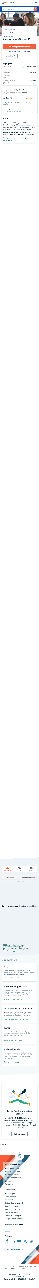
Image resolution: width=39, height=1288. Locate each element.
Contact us (9, 1184)
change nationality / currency (11, 692)
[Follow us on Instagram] (31, 1241)
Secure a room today (12, 1062)
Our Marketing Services (13, 1178)
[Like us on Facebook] (7, 1241)
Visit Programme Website (19, 47)
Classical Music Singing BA (16, 39)
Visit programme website (13, 138)
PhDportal (9, 1200)
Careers (8, 1181)
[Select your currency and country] (7, 1229)
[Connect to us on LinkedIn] (13, 1241)
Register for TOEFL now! (13, 1040)
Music (2, 425)
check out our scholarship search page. (15, 847)
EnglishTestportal (11, 1212)
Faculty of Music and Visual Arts (12, 111)
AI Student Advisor (12, 1175)
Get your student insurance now (15, 653)
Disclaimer (33, 1266)
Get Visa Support (19, 762)
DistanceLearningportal (14, 1203)
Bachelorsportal (11, 1193)
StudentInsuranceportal (14, 1215)
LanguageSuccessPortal (14, 1219)
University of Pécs (8, 36)
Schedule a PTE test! (19, 336)
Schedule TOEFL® (19, 319)
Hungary (13, 29)
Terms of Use (6, 1267)
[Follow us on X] (25, 1241)
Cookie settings (13, 1267)
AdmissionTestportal (12, 1209)
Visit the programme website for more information (19, 203)
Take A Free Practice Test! (19, 301)
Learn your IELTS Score (19, 367)
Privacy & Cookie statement (23, 1267)
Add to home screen (15, 1249)
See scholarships (9, 803)
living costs (8, 742)
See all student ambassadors (13, 947)
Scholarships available (29, 68)
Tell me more (19, 1134)
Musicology (6, 29)
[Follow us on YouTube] (19, 1241)
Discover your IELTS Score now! (16, 1019)
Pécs (19, 92)
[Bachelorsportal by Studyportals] (8, 3)
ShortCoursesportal (12, 1206)
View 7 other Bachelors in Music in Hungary (16, 432)
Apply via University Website (19, 51)
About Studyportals (12, 1168)
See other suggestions (12, 951)
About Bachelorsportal (13, 1171)
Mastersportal (10, 1197)
